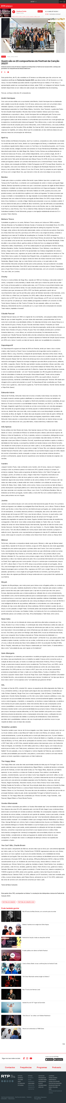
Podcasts (56, 1067)
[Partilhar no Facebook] (1, 72)
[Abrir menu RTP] (33, 1)
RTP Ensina (20, 1085)
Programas (42, 1067)
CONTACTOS (41, 1076)
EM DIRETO (30, 1077)
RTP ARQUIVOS (21, 1083)
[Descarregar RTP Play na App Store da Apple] (49, 1059)
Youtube (10, 1081)
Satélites (40, 1087)
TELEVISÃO (20, 1079)
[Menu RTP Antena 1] (64, 6)
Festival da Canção (8, 902)
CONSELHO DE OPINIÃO (54, 1081)
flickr (12, 1081)
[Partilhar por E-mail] (8, 72)
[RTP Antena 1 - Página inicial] (5, 6)
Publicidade (11, 1098)
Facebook (2, 1081)
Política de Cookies (20, 1097)
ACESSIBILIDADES (42, 1085)
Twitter (5, 1081)
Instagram (7, 1081)
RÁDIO (19, 1081)
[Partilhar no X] (5, 72)
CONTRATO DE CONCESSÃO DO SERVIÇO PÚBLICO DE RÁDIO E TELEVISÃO (55, 1085)
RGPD (50, 1089)
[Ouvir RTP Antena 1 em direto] (5, 13)
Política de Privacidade (7, 1097)
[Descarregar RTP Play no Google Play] (58, 1059)
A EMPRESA (51, 1076)
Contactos (10, 1067)
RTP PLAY (30, 1076)
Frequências (26, 1067)
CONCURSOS (31, 1083)
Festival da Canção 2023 (26, 902)
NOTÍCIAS (20, 1076)
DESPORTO (20, 1077)
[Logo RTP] (8, 1076)
